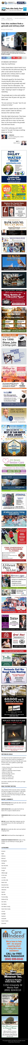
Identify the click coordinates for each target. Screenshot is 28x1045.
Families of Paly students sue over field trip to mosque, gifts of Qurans (13, 841)
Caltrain (3, 863)
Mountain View (4, 885)
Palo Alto (3, 894)
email (4, 781)
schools (3, 911)
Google (3, 870)
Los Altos (3, 877)
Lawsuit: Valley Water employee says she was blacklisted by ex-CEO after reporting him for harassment (13, 823)
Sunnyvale (3, 918)
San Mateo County (5, 906)
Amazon (3, 851)
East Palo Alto (4, 865)
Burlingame (4, 861)
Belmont (3, 858)
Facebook (3, 868)
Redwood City (4, 899)
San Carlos (3, 901)
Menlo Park (4, 882)
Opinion (3, 892)
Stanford (3, 916)
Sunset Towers (4, 921)
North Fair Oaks (5, 887)
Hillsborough (4, 873)
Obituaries (3, 889)
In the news (4, 875)
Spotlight (3, 913)
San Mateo (4, 904)
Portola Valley (4, 897)
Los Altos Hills (4, 880)
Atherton (3, 856)
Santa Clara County (5, 909)
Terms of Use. (17, 1042)
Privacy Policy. (11, 1042)
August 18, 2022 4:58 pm (8, 29)
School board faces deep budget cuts (15, 835)
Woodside (3, 923)
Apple (2, 853)
